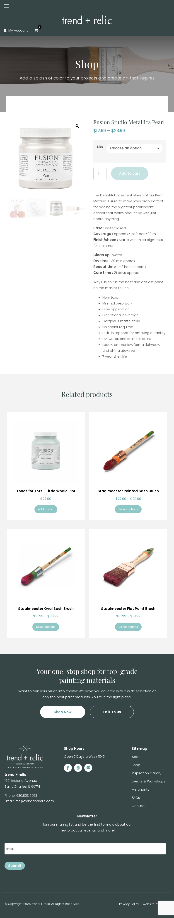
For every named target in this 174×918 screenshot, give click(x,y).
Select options (128, 509)
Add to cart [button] (46, 509)
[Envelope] (88, 768)
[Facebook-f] (68, 768)
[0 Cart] (36, 30)
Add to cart (129, 173)
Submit (14, 865)
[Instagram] (78, 768)
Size (100, 147)
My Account (18, 30)
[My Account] (5, 30)
